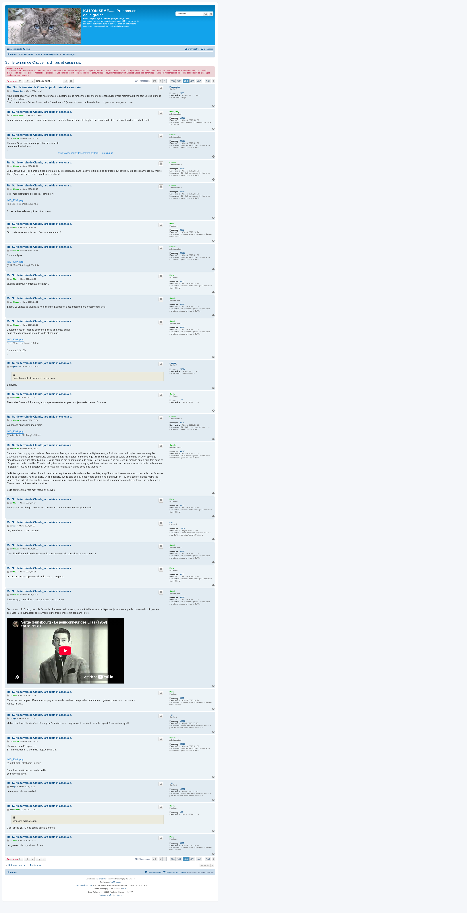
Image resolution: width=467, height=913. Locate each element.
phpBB (102, 879)
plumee (172, 363)
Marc (171, 224)
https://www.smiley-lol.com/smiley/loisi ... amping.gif (85, 153)
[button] (154, 81)
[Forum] (44, 25)
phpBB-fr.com (115, 882)
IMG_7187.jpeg (15, 261)
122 (181, 400)
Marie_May (174, 112)
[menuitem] (26, 49)
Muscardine (174, 87)
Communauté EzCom (83, 885)
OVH (124, 889)
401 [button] (192, 81)
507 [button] (208, 81)
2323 (182, 93)
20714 (182, 369)
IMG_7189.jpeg (15, 759)
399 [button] (179, 81)
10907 (182, 528)
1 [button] (164, 81)
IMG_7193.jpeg (15, 431)
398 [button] (173, 81)
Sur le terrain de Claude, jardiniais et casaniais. (43, 62)
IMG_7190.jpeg (15, 200)
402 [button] (199, 81)
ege (171, 522)
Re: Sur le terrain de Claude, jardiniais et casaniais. (44, 87)
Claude (172, 135)
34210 (182, 141)
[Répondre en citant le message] (161, 88)
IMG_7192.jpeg (15, 339)
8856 (182, 230)
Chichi (172, 394)
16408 (182, 118)
